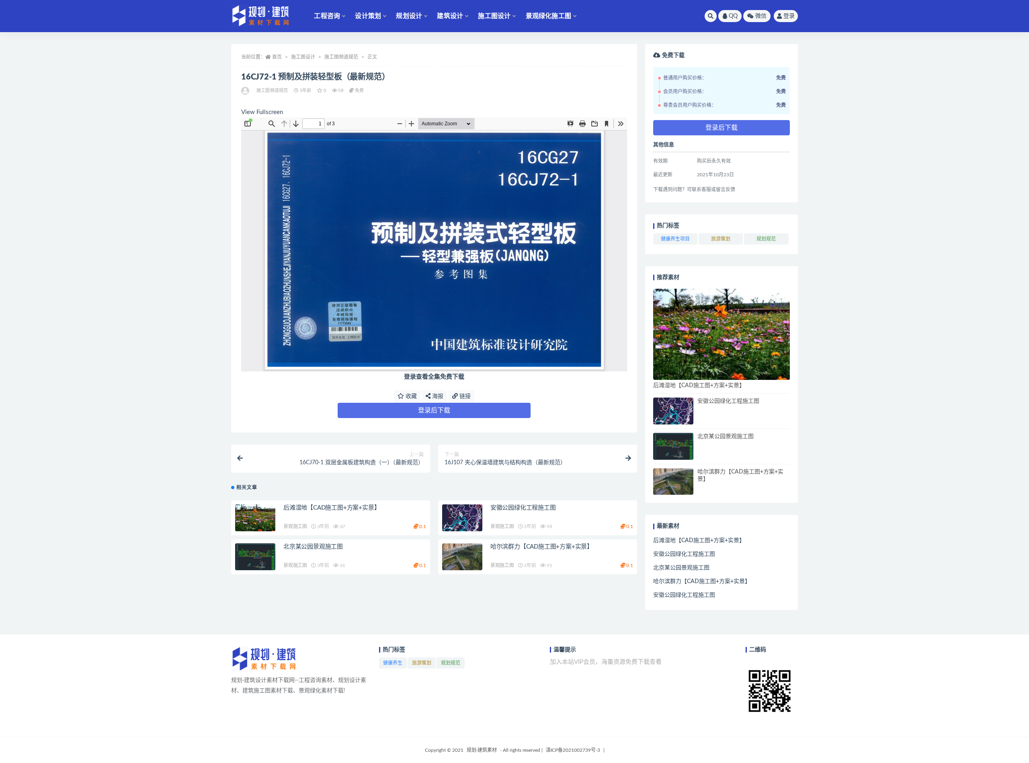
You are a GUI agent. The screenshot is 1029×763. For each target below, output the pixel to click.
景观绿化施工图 (548, 16)
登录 (789, 16)
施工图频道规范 (341, 57)
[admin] (245, 91)
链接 (464, 396)
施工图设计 (494, 16)
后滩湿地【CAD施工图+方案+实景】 (331, 508)
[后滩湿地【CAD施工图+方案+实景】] (255, 517)
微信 (761, 16)
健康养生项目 (675, 239)
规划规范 (766, 239)
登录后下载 (434, 410)
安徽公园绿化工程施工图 (523, 508)
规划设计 (409, 16)
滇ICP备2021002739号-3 (573, 750)
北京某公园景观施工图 (313, 547)
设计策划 (368, 16)
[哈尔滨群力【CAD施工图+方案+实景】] (462, 556)
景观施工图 (295, 526)
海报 (436, 396)
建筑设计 (450, 16)
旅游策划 (720, 239)
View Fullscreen (262, 112)
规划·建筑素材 (482, 750)
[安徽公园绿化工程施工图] (462, 517)
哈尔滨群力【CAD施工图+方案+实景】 (541, 547)
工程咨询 (327, 16)
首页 (277, 57)
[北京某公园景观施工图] (255, 556)
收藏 (410, 396)
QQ (733, 16)
